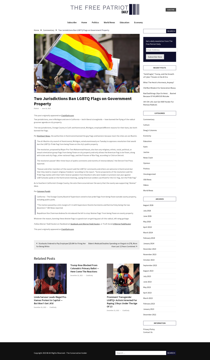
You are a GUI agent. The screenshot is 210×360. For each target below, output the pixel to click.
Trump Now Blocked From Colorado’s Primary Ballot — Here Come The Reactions (84, 268)
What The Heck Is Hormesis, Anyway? (158, 82)
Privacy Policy (149, 329)
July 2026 (147, 210)
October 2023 (148, 260)
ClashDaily (52, 307)
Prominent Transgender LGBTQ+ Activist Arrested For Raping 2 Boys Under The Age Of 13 (122, 301)
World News (109, 22)
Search (171, 31)
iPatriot (36, 108)
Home (84, 22)
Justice (146, 152)
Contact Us (148, 332)
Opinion (146, 163)
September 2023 (150, 265)
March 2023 (148, 298)
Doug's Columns (150, 130)
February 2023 (149, 303)
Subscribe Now (155, 57)
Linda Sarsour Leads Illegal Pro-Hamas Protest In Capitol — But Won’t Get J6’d (50, 300)
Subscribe (171, 10)
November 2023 (149, 254)
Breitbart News (43, 136)
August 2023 (148, 271)
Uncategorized (149, 174)
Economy (138, 22)
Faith (145, 146)
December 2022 (149, 314)
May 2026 (147, 221)
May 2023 (147, 287)
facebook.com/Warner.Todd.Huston (85, 224)
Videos (146, 185)
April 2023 (147, 292)
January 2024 (148, 243)
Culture (146, 125)
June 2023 (147, 282)
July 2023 (147, 276)
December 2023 (149, 249)
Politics (95, 22)
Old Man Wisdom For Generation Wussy (159, 88)
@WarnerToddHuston (122, 224)
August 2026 (148, 205)
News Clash (148, 157)
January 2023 (148, 309)
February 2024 (149, 238)
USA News (147, 179)
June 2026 (147, 216)
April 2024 (147, 227)
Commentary (148, 119)
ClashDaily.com (67, 115)
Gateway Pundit (43, 191)
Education (124, 22)
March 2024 (148, 232)
